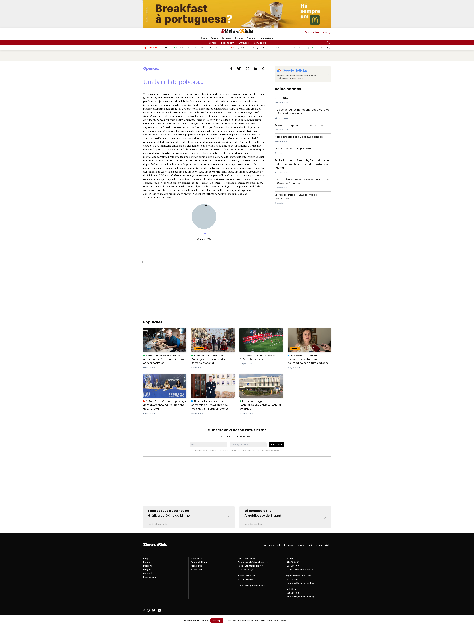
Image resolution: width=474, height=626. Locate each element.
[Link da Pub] (237, 14)
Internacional (266, 38)
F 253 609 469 (292, 565)
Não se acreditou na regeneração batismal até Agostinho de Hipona (298, 111)
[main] (237, 297)
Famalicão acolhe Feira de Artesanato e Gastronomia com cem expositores (163, 331)
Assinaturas (196, 565)
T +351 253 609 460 (247, 575)
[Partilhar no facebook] (231, 68)
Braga (204, 38)
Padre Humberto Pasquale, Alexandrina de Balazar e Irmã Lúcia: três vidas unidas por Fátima (301, 161)
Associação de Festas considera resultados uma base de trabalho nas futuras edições (307, 332)
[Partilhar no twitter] (239, 68)
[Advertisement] (237, 278)
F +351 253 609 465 (247, 579)
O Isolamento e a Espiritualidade (291, 148)
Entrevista (244, 42)
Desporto (226, 38)
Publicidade (196, 569)
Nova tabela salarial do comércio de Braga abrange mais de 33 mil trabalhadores (213, 376)
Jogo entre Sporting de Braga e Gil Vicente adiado (260, 331)
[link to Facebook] (144, 610)
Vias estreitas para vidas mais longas (294, 136)
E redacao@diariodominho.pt (299, 569)
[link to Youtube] (159, 610)
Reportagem (227, 42)
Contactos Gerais (246, 558)
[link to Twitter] (153, 610)
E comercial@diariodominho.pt (253, 585)
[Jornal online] (156, 33)
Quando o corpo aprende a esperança (294, 124)
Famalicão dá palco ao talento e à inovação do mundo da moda (166, 48)
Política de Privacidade (243, 450)
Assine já (217, 620)
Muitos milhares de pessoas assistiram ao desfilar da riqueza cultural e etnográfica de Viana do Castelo (320, 48)
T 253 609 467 (292, 562)
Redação (289, 558)
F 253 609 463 (292, 593)
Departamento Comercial (298, 575)
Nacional (251, 38)
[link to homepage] (237, 31)
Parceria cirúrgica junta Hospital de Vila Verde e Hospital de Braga (259, 376)
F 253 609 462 (292, 579)
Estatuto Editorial (199, 562)
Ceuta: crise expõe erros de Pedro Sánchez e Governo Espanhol (302, 180)
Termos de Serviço (263, 450)
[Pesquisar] (329, 43)
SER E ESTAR (280, 97)
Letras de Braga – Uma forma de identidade (297, 194)
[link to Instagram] (148, 610)
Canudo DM (260, 42)
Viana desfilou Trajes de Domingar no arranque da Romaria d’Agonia (210, 331)
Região (214, 38)
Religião (239, 38)
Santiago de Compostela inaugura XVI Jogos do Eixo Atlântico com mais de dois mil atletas (235, 48)
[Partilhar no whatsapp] (247, 68)
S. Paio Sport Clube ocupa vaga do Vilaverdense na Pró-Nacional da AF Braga (164, 376)
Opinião (212, 42)
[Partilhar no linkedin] (255, 68)
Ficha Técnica (197, 558)
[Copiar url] (263, 68)
